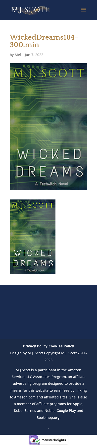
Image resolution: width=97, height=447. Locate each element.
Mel (18, 54)
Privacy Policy (35, 346)
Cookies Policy (61, 346)
